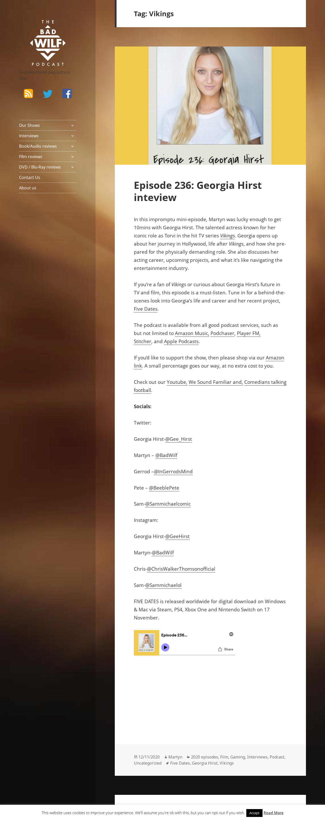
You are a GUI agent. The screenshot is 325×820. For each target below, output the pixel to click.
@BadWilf (166, 455)
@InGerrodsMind (173, 471)
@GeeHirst (177, 536)
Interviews (29, 136)
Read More (274, 812)
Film (224, 757)
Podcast (277, 757)
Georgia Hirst (205, 763)
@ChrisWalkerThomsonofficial (181, 569)
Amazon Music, (192, 333)
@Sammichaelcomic (168, 503)
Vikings (227, 235)
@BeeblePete (164, 487)
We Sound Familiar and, (216, 382)
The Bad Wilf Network (40, 27)
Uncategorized (147, 763)
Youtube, (177, 382)
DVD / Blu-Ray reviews (40, 167)
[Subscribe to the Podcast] (28, 93)
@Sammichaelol (163, 585)
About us (27, 188)
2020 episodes (204, 757)
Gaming (237, 757)
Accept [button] (254, 813)
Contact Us (29, 177)
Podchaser (222, 333)
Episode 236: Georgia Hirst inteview (198, 191)
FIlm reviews (30, 156)
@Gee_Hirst (178, 439)
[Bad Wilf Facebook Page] (67, 93)
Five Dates (145, 309)
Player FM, (249, 333)
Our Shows (29, 125)
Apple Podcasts (181, 341)
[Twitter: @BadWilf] (48, 95)
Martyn (175, 757)
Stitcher (142, 341)
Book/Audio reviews (38, 146)
